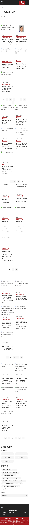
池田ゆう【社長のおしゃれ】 (9, 470)
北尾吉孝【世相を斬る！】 (9, 475)
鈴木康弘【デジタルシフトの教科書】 (11, 478)
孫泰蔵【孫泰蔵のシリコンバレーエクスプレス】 (13, 480)
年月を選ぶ (4, 495)
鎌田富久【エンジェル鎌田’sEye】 (10, 472)
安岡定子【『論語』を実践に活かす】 (11, 486)
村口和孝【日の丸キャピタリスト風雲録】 (12, 483)
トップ (2, 7)
